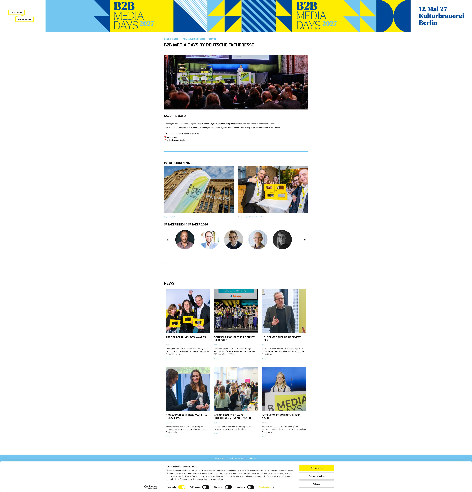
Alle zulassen (317, 468)
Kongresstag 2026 (169, 217)
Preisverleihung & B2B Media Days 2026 (250, 217)
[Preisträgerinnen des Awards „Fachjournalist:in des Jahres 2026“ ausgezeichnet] (188, 312)
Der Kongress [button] (171, 39)
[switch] (205, 487)
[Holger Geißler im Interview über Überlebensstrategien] (284, 312)
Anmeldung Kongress (194, 39)
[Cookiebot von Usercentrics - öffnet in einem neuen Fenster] (150, 487)
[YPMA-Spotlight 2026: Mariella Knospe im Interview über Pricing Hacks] (188, 390)
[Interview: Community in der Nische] (284, 390)
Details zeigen (265, 487)
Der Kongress (220, 458)
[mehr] (168, 358)
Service (252, 458)
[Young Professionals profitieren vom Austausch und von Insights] (236, 390)
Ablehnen (317, 484)
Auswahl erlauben (316, 476)
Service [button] (212, 39)
